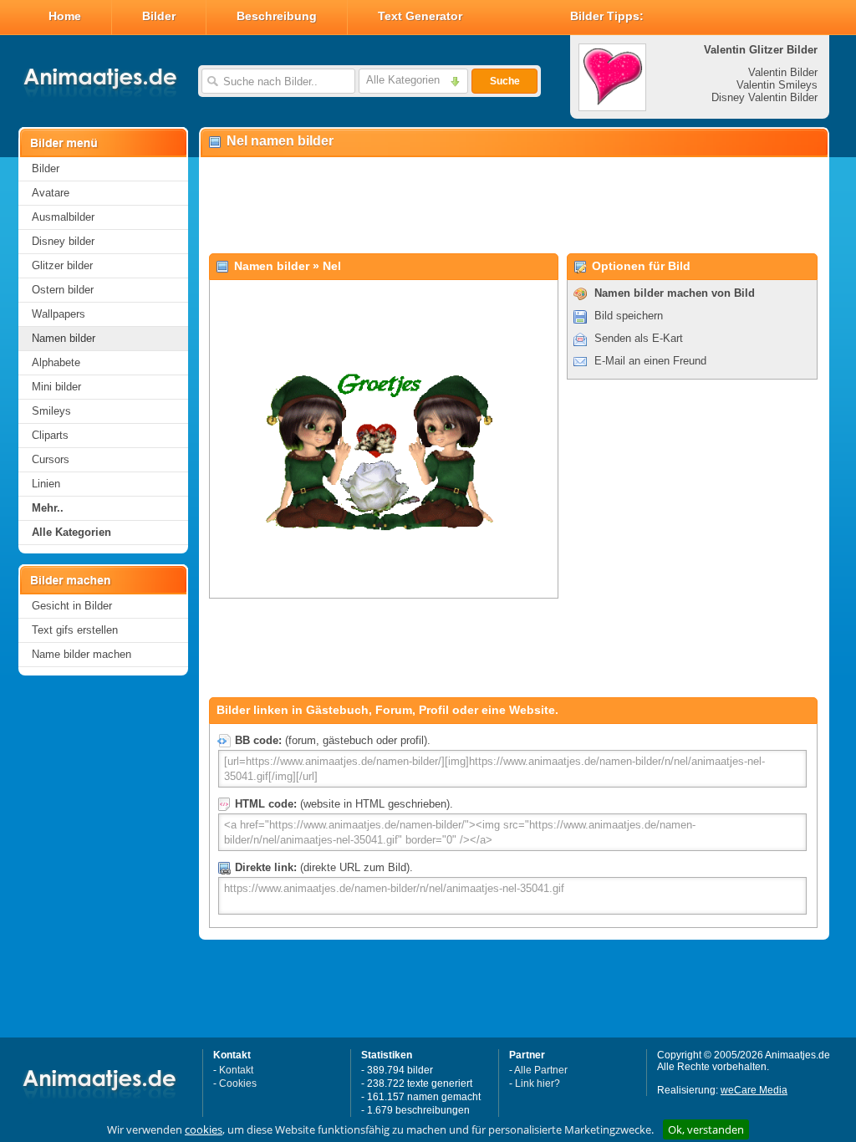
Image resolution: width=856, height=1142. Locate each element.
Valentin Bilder (783, 72)
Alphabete (56, 362)
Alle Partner (541, 1070)
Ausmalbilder (63, 217)
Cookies (238, 1083)
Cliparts (50, 435)
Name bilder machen (81, 654)
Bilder (159, 16)
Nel (332, 266)
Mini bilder (56, 386)
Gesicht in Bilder (72, 605)
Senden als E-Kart (638, 338)
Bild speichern (628, 315)
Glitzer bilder (62, 265)
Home (64, 16)
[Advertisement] (513, 205)
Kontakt (236, 1070)
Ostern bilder (63, 289)
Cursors (50, 459)
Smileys (51, 411)
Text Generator (420, 16)
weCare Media (754, 1090)
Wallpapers (58, 314)
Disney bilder (63, 241)
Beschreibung (277, 16)
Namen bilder (63, 338)
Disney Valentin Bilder (764, 97)
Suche (505, 81)
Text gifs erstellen (75, 630)
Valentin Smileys (777, 85)
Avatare (50, 192)
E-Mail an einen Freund (650, 360)
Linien (46, 483)
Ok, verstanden (706, 1129)
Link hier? (537, 1083)
